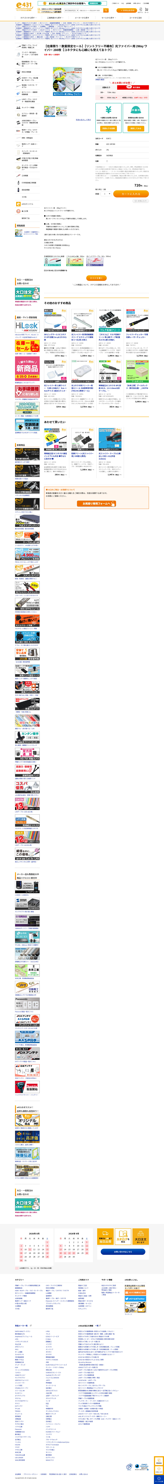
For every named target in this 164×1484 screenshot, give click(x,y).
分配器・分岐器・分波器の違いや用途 (90, 1408)
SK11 (16, 1349)
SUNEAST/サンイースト (53, 1372)
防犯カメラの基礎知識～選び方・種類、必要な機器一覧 (96, 1334)
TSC (47, 1406)
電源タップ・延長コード (23, 1301)
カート (147, 12)
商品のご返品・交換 (84, 1296)
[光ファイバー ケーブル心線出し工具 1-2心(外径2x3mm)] (110, 439)
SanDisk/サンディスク (53, 1375)
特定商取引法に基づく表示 (58, 1474)
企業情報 (128, 3)
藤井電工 (18, 1434)
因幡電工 (49, 1341)
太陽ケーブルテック (52, 1396)
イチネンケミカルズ (21, 1341)
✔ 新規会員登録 (127, 10)
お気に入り (142, 200)
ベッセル (18, 1442)
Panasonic (18, 1429)
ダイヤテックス (20, 1396)
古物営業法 (73, 1474)
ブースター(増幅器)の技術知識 (88, 1411)
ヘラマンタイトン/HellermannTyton (57, 1442)
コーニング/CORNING (22, 1370)
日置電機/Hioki (20, 1432)
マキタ (17, 1447)
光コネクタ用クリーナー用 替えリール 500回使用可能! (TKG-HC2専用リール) (82, 388)
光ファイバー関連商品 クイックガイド (90, 1388)
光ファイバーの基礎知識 (86, 1383)
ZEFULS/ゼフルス (51, 1390)
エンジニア (49, 1349)
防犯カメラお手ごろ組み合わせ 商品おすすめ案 (93, 1336)
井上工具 (18, 1344)
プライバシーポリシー (31, 1474)
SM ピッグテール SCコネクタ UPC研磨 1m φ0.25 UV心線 (55, 337)
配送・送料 (82, 1290)
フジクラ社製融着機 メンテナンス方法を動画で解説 (95, 1393)
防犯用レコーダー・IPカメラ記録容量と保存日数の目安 (96, 1339)
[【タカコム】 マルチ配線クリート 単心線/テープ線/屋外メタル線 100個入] (110, 320)
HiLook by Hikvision (84, 1362)
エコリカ (49, 1347)
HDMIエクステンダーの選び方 (88, 1367)
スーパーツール (51, 1385)
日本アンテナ (19, 1421)
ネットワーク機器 (21, 1296)
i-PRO (48, 1331)
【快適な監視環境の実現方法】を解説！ (91, 1365)
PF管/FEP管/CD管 (21, 1303)
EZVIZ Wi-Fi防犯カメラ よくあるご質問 (91, 1360)
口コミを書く (96, 278)
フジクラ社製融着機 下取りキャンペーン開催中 (93, 1396)
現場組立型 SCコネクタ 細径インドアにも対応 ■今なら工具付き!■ (55, 456)
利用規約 (44, 1474)
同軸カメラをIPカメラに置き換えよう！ (91, 1344)
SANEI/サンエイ (20, 1375)
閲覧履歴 (159, 1463)
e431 (16, 1339)
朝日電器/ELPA (20, 1334)
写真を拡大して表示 (83, 120)
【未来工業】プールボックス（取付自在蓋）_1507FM (137, 386)
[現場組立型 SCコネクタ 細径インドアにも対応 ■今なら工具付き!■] (55, 439)
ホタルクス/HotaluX (52, 1445)
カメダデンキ (19, 1354)
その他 (17, 1309)
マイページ (128, 1314)
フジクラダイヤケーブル (23, 1437)
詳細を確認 (99, 79)
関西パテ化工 (19, 1360)
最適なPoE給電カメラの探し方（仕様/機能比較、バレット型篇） (99, 1347)
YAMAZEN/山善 (20, 1455)
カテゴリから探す (27, 17)
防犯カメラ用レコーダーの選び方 (89, 1341)
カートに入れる (131, 194)
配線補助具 (18, 1288)
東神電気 (18, 1416)
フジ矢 (48, 1437)
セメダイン (18, 1393)
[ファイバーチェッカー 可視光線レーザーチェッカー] (137, 320)
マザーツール (50, 1447)
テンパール (18, 1414)
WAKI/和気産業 (20, 1460)
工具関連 (18, 1306)
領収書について (83, 1288)
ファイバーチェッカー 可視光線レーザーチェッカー (137, 335)
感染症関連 (49, 1306)
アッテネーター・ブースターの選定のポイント (93, 1401)
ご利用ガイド (115, 3)
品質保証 (81, 1298)
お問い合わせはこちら (123, 1251)
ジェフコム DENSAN (52, 1378)
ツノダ (48, 1401)
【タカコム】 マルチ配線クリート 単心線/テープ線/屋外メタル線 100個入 (110, 337)
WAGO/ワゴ (50, 1460)
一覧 (97, 1325)
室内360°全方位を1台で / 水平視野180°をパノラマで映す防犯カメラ (100, 1352)
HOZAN (17, 1445)
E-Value (48, 1339)
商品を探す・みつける (85, 1301)
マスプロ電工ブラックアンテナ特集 (89, 1406)
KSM (16, 1367)
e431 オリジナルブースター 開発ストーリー (92, 1416)
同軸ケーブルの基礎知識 (86, 1398)
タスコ (17, 1403)
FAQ (122, 3)
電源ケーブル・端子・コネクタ (56, 1298)
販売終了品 (49, 1309)
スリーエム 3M (20, 1390)
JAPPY (48, 1380)
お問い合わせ (137, 3)
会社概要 (18, 1474)
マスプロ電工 (50, 1450)
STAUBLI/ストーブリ (21, 1388)
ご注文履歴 (146, 3)
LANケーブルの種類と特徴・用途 (89, 1378)
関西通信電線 (50, 1357)
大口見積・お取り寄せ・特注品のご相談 (109, 1289)
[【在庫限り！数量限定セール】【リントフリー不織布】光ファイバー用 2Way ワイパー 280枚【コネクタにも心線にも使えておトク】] (18, 233)
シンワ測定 (18, 1385)
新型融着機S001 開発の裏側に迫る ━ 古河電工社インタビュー (98, 1390)
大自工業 (49, 1393)
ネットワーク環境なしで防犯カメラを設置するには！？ (96, 1354)
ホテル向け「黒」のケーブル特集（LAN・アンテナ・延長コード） (99, 1419)
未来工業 (18, 1452)
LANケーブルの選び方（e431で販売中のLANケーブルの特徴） (98, 1370)
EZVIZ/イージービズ (52, 1336)
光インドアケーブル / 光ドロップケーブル (91, 1385)
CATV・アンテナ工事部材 (54, 1285)
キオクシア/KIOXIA (52, 1360)
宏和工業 (49, 1370)
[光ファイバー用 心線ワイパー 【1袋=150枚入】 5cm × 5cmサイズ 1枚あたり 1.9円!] (55, 371)
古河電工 (18, 1439)
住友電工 (49, 1388)
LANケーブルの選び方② (86, 1372)
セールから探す (108, 17)
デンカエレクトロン (52, 1411)
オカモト (49, 1352)
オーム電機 (18, 1352)
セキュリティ (82, 1309)
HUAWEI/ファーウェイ (53, 1432)
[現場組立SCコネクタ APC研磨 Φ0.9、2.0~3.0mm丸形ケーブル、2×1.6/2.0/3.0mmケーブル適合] (110, 371)
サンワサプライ (20, 1378)
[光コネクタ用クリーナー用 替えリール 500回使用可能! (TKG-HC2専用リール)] (82, 371)
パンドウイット (51, 1429)
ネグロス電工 (19, 1424)
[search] (106, 10)
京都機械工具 (19, 1362)
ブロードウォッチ (51, 1439)
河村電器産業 (19, 1357)
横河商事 (49, 1455)
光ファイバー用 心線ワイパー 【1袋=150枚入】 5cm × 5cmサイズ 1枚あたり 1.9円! (55, 388)
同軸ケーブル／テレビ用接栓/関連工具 (27, 1285)
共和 (47, 1362)
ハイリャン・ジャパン (53, 1424)
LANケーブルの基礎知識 (86, 1375)
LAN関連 (48, 1293)
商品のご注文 (82, 1285)
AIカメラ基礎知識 (84, 1424)
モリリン (49, 1452)
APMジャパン (19, 1347)
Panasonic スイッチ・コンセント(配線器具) (60, 1301)
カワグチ (49, 1354)
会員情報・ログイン (84, 1306)
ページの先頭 (159, 1481)
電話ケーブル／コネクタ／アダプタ (57, 1290)
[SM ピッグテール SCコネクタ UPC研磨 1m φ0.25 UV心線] (55, 320)
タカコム (18, 1398)
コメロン (18, 1372)
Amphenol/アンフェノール (23, 1336)
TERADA (17, 1411)
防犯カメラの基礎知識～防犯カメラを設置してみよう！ (96, 1331)
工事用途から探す (54, 17)
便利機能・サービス (84, 1303)
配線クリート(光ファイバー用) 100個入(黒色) (82, 454)
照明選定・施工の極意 (85, 1421)
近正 (47, 1403)
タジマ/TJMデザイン (21, 1401)
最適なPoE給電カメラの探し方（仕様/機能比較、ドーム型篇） (98, 1349)
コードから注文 (135, 17)
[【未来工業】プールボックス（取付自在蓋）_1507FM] (137, 371)
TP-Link (17, 1408)
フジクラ (49, 1434)
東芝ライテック (51, 1414)
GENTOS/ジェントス (21, 1380)
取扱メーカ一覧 (22, 1325)
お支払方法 (82, 1293)
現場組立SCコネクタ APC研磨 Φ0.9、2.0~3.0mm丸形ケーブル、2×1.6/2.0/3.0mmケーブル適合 (110, 388)
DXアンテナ (19, 1406)
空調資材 (49, 1296)
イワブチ (49, 1344)
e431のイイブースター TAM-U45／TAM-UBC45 (93, 1414)
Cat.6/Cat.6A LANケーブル (87, 1380)
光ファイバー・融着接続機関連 (25, 1293)
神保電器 (49, 1383)
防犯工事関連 (50, 1288)
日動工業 (49, 1416)
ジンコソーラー (20, 1383)
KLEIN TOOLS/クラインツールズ (56, 1365)
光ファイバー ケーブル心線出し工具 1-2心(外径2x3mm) (109, 456)
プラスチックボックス (53, 1303)
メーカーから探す (82, 17)
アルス (48, 1334)
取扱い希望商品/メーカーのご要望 (110, 1293)
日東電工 (49, 1419)
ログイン (140, 12)
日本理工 (49, 1421)
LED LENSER (19, 1457)
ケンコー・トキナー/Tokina (55, 1367)
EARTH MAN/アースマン (22, 1331)
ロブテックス (50, 1457)
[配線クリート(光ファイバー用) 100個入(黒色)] (82, 439)
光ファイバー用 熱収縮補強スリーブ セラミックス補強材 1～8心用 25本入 (82, 337)
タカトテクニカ (51, 1398)
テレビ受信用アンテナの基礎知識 (89, 1403)
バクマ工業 (18, 1427)
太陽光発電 (18, 1298)
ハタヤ (48, 1427)
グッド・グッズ (20, 1365)
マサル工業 (18, 1450)
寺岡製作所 (49, 1408)
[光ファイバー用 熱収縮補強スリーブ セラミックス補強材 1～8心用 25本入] (82, 320)
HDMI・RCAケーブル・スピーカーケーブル (29, 1290)
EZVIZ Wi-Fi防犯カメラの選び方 (88, 1357)
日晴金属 (18, 1419)
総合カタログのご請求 (109, 1285)
